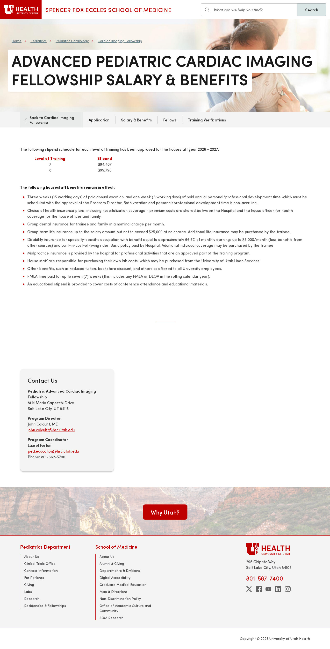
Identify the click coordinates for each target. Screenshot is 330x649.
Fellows (169, 119)
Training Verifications (207, 119)
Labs (28, 591)
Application (99, 119)
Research (31, 598)
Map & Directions (114, 591)
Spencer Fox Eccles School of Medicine (108, 10)
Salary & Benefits (136, 119)
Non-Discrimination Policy (120, 598)
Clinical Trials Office (40, 563)
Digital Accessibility (115, 577)
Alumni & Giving (112, 563)
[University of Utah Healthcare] (278, 549)
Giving (29, 584)
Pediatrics (38, 40)
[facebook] (259, 589)
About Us (31, 556)
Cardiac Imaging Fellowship (120, 40)
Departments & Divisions (120, 570)
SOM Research (111, 617)
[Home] (21, 9)
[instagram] (288, 589)
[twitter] (249, 589)
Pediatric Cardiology (72, 40)
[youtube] (268, 589)
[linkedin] (278, 589)
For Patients (34, 577)
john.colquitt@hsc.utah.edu (51, 429)
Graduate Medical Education (123, 584)
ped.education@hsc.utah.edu (53, 451)
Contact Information (41, 570)
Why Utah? (165, 512)
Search (311, 9)
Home (17, 40)
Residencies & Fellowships (45, 605)
